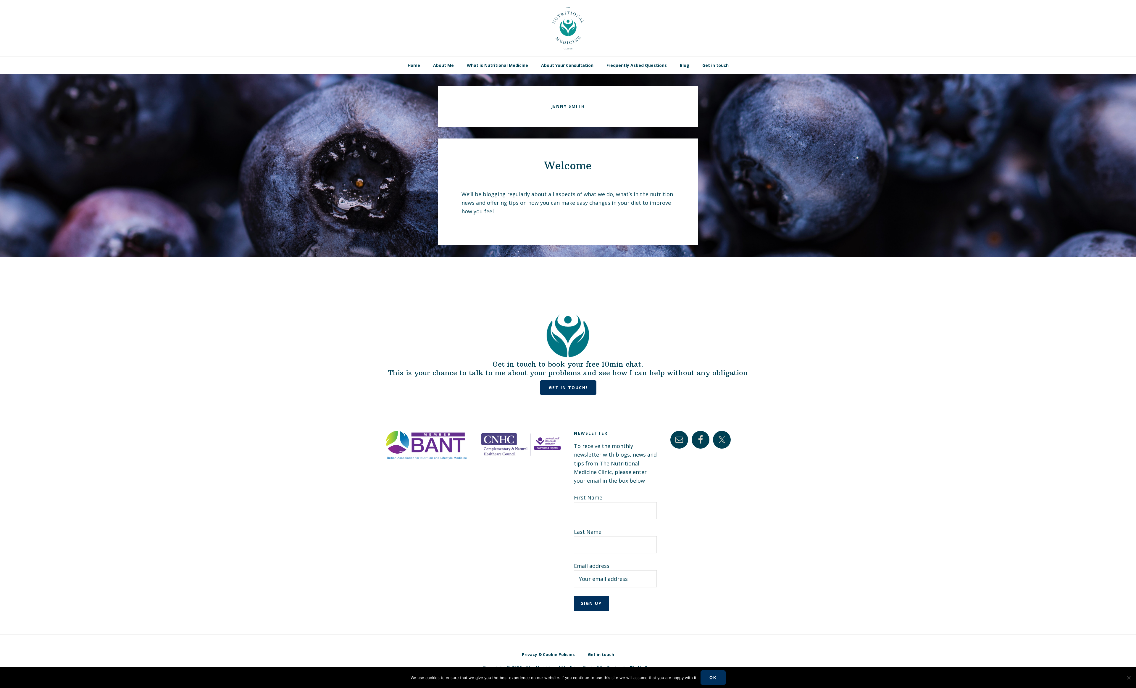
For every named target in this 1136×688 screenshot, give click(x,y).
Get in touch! (568, 387)
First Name (588, 497)
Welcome (568, 165)
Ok (713, 677)
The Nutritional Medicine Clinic (568, 28)
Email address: (592, 565)
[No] (1129, 678)
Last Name (587, 531)
